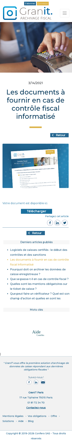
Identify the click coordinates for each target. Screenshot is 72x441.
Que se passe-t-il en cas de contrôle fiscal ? (39, 279)
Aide (21, 421)
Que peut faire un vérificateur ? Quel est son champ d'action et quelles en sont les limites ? (39, 296)
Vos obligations (37, 416)
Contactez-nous (36, 407)
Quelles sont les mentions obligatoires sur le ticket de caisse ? (38, 286)
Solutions (8, 421)
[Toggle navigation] (64, 13)
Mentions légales (13, 416)
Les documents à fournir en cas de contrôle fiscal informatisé (39, 262)
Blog (30, 421)
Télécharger (36, 211)
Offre (54, 416)
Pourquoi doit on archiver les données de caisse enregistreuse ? (38, 272)
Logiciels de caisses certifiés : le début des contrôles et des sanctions (38, 252)
